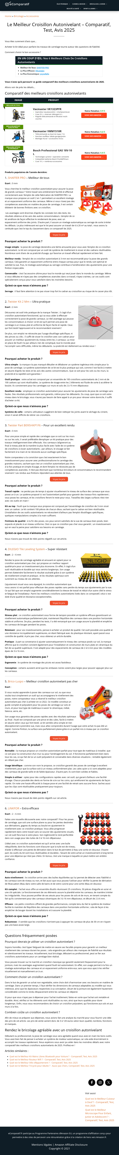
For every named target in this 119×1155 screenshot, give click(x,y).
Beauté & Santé (73, 8)
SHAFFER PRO (43, 67)
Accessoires (32, 16)
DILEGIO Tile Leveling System (26, 549)
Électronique (62, 4)
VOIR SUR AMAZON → (94, 115)
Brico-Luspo (15, 681)
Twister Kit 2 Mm (18, 301)
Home (8, 16)
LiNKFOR (13, 808)
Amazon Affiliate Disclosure (71, 1144)
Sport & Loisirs (89, 8)
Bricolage (19, 16)
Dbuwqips (39, 71)
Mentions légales (42, 1144)
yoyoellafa (44, 74)
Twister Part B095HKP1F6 (24, 425)
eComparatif (25, 4)
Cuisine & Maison (78, 4)
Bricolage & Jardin (97, 4)
